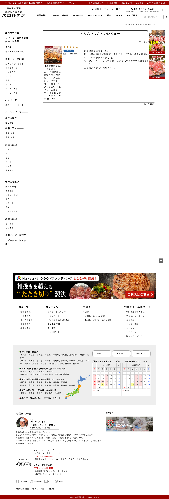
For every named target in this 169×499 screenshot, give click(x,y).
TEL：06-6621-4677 (43, 468)
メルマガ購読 (132, 324)
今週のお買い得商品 (15, 235)
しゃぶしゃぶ (12, 195)
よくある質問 (112, 3)
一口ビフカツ (12, 93)
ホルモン (10, 170)
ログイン (110, 9)
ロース (9, 150)
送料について (101, 353)
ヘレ (8, 154)
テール (9, 162)
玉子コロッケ (12, 80)
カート (121, 9)
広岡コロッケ (12, 68)
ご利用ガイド (54, 332)
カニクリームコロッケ (16, 76)
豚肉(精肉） (11, 137)
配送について (121, 353)
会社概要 (139, 3)
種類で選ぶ (11, 128)
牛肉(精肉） (11, 133)
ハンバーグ (11, 100)
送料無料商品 (12, 33)
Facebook (23, 481)
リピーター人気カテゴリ (15, 242)
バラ (8, 174)
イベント (10, 47)
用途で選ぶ (11, 219)
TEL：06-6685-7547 (43, 456)
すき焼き (10, 191)
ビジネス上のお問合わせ (156, 3)
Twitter (61, 481)
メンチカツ (11, 72)
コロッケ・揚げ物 (14, 59)
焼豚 (8, 199)
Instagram (38, 481)
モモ (8, 158)
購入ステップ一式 (134, 336)
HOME (127, 24)
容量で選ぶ (25, 328)
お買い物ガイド (127, 3)
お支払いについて (141, 353)
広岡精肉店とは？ (96, 3)
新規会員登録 (52, 3)
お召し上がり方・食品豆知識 (98, 320)
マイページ (131, 332)
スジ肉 (9, 166)
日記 (87, 312)
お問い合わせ (54, 316)
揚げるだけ (11, 118)
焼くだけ (10, 123)
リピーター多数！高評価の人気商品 (17, 40)
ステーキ (10, 203)
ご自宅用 (10, 228)
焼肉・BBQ (11, 187)
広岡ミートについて (57, 312)
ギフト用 (10, 224)
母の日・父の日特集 (15, 52)
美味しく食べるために (95, 316)
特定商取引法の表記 (135, 312)
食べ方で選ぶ (12, 182)
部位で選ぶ (11, 145)
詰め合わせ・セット (15, 64)
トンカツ (10, 85)
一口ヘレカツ (12, 89)
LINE (50, 481)
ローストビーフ (13, 112)
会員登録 (98, 9)
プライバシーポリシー (136, 316)
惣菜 (8, 207)
